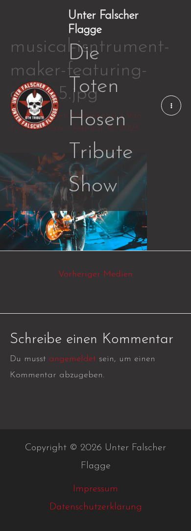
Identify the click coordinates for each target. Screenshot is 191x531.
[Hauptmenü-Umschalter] (171, 105)
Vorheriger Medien (95, 274)
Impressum (95, 489)
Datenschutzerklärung (95, 507)
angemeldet (72, 359)
